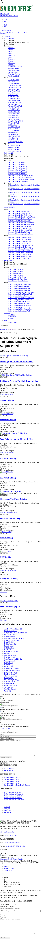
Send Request (5, 938)
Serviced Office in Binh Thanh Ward (20, 251)
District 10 (11, 63)
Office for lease (9, 38)
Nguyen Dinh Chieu (12, 668)
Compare (7, 809)
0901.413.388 (20, 846)
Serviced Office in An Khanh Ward (20, 219)
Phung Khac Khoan (12, 685)
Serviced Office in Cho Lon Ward (19, 258)
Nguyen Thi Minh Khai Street (15, 633)
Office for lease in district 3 (13, 796)
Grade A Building (14, 145)
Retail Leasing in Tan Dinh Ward (19, 303)
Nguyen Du (9, 648)
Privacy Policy (9, 868)
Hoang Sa (8, 678)
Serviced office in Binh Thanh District (21, 179)
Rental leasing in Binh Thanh (18, 281)
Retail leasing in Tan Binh (17, 277)
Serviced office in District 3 (17, 166)
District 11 (11, 65)
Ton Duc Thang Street (13, 629)
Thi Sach (8, 687)
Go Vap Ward (13, 132)
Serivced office (9, 153)
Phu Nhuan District (14, 70)
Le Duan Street (10, 631)
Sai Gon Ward (13, 81)
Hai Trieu (8, 665)
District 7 (11, 57)
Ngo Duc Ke (9, 657)
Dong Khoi (9, 642)
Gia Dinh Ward (13, 97)
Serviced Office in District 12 (18, 181)
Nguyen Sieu (9, 683)
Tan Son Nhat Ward (15, 106)
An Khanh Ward (13, 93)
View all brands (9, 207)
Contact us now (5, 728)
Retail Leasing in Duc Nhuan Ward (20, 300)
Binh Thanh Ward (14, 98)
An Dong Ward (13, 130)
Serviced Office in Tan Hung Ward (20, 230)
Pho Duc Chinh (10, 674)
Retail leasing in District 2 (17, 271)
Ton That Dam (10, 689)
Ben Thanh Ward (14, 91)
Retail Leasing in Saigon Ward (18, 286)
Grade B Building (14, 147)
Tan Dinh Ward (13, 83)
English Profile (18, 859)
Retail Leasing (9, 260)
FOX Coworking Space (10, 606)
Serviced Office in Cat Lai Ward (19, 243)
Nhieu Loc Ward (14, 112)
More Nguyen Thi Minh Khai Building (17, 361)
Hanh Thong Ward (14, 140)
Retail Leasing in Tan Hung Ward (19, 305)
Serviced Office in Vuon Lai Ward (19, 254)
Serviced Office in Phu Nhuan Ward (20, 226)
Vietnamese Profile (6, 859)
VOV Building (6, 557)
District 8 (11, 59)
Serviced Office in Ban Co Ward (19, 232)
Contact (11, 318)
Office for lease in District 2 (13, 794)
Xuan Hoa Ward (13, 80)
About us (7, 313)
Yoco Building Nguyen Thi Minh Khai (16, 439)
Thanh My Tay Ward (15, 85)
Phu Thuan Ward (14, 136)
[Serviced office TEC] (24, 194)
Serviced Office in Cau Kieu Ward (19, 238)
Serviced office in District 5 (17, 170)
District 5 (11, 55)
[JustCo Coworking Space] (24, 198)
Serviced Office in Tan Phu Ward (19, 221)
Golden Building (7, 400)
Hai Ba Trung (10, 644)
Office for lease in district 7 (13, 798)
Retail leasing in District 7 (17, 275)
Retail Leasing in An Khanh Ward (19, 285)
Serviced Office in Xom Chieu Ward (20, 253)
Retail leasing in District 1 (17, 269)
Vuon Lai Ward (13, 123)
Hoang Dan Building (9, 578)
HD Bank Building (8, 458)
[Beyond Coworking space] (24, 206)
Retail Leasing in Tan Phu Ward (19, 290)
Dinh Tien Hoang (11, 651)
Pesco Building (6, 538)
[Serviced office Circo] (24, 187)
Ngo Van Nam (10, 681)
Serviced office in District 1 (17, 162)
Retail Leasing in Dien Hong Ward (20, 309)
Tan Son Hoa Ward (14, 87)
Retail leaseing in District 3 (17, 273)
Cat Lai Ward (12, 125)
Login (2, 30)
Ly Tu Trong (9, 666)
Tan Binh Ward (13, 113)
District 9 (11, 61)
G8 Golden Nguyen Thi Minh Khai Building (19, 381)
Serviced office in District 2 (17, 164)
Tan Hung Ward (13, 119)
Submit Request (6, 757)
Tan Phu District (13, 72)
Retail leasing (8, 770)
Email (2, 911)
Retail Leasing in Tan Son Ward (19, 311)
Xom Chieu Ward (14, 110)
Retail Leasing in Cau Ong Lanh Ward (21, 298)
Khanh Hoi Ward (14, 127)
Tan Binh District (14, 76)
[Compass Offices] (24, 202)
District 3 (11, 51)
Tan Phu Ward (13, 104)
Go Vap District (13, 68)
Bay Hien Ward (13, 117)
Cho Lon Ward (13, 128)
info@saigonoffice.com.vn (13, 842)
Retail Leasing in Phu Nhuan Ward (20, 294)
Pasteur (7, 649)
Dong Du (8, 663)
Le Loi (7, 653)
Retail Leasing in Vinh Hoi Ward (19, 307)
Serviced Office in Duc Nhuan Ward (20, 249)
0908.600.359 (10, 846)
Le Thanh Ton (10, 634)
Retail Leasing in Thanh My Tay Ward (21, 292)
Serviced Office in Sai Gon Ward (19, 211)
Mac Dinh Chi (10, 655)
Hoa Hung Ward (13, 115)
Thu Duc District (14, 74)
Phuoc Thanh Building (10, 518)
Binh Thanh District (15, 66)
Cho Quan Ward (13, 138)
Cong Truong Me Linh (13, 659)
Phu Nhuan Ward (14, 89)
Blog (5, 320)
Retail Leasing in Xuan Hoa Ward (19, 288)
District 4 (11, 53)
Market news (12, 322)
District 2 (11, 50)
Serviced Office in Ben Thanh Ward (20, 228)
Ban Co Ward (13, 95)
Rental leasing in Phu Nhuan (17, 279)
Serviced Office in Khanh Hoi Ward (20, 256)
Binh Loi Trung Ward (15, 121)
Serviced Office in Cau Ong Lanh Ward (21, 245)
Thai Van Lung (10, 676)
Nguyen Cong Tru (11, 640)
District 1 (11, 48)
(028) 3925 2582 (11, 835)
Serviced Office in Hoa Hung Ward (20, 241)
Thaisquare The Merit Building (13, 499)
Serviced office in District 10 (17, 174)
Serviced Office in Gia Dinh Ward (19, 239)
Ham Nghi (9, 646)
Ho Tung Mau (10, 661)
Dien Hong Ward (14, 134)
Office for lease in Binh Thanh (14, 800)
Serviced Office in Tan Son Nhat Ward (21, 224)
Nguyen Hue (9, 636)
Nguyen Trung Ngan (12, 670)
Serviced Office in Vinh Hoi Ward (19, 247)
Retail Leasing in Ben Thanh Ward (20, 296)
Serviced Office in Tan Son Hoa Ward (21, 222)
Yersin (7, 691)
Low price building (14, 151)
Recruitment (12, 316)
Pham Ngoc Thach (11, 672)
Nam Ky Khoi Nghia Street (14, 638)
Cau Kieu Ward (13, 108)
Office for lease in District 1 (13, 792)
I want (2, 904)
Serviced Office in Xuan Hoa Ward (20, 213)
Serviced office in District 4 (17, 168)
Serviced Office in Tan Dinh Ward (19, 215)
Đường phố (10, 329)
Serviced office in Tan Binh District (20, 177)
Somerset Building (8, 420)
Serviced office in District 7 (17, 172)
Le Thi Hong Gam (11, 680)
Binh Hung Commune (15, 142)
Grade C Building (14, 149)
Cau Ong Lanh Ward (15, 102)
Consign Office (9, 810)
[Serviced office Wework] (24, 191)
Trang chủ (7, 36)
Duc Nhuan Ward (14, 100)
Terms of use (8, 870)
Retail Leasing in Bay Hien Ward (19, 301)
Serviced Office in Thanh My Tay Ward (21, 217)
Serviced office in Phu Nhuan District (20, 175)
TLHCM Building (8, 478)
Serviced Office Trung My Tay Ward (20, 234)
